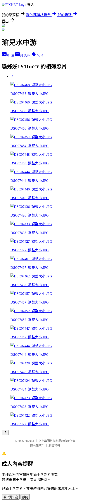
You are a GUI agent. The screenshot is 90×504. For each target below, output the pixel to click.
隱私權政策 (37, 445)
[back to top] (5, 432)
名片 (40, 55)
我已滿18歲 (10, 497)
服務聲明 (54, 445)
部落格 (25, 55)
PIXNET (29, 440)
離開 (25, 497)
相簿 (11, 55)
